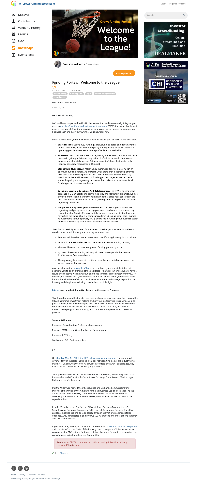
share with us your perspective (122, 426)
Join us (55, 290)
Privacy (22, 474)
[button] (24, 21)
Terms (13, 474)
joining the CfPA (80, 268)
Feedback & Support (36, 474)
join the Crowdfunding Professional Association (83, 126)
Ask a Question (124, 73)
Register (61, 442)
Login (163, 3)
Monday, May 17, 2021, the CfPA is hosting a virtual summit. (86, 357)
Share (63, 453)
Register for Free (177, 3)
